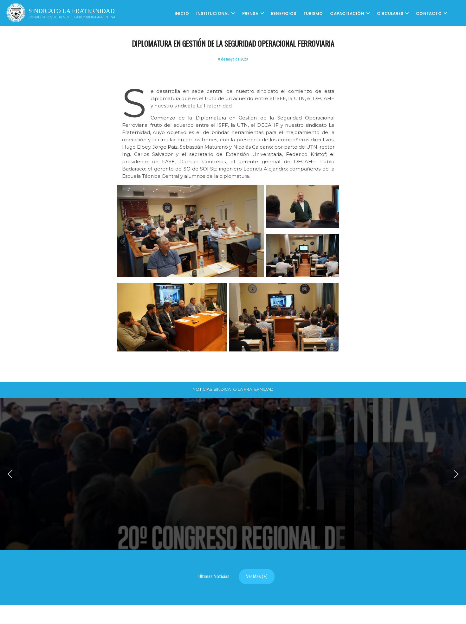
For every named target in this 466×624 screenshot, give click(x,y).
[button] (10, 474)
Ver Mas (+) (257, 576)
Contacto (429, 13)
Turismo (313, 13)
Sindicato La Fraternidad (72, 11)
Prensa (250, 13)
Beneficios (283, 13)
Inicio (182, 13)
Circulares (390, 13)
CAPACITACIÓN (347, 13)
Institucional (213, 13)
